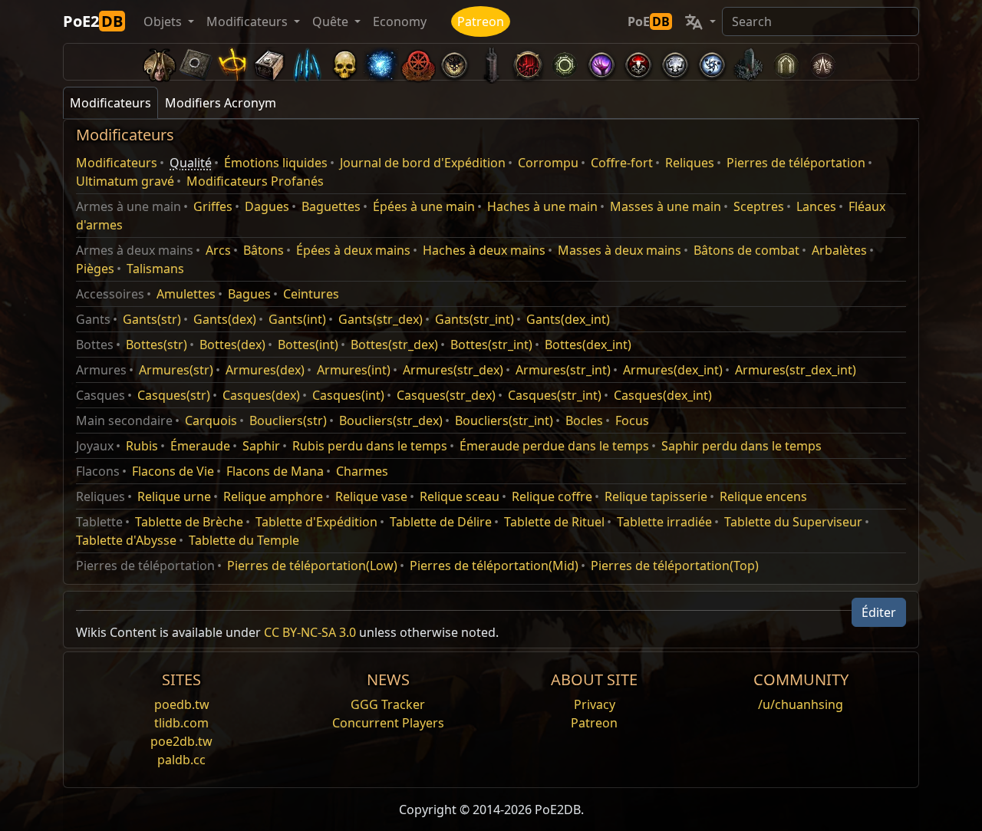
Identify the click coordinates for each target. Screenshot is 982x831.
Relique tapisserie (656, 496)
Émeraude (200, 445)
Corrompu (548, 162)
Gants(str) (152, 319)
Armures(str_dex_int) (795, 369)
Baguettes (331, 206)
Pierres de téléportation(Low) (312, 565)
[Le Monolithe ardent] (748, 62)
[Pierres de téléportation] (196, 62)
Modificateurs (116, 162)
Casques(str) (173, 395)
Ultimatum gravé (125, 181)
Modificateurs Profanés (255, 181)
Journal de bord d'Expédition (423, 162)
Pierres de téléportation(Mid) (494, 565)
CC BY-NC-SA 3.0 (310, 632)
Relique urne (174, 496)
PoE (649, 21)
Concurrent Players (388, 722)
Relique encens (763, 496)
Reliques (689, 162)
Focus (632, 420)
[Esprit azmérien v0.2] (380, 62)
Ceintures (311, 293)
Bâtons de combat (746, 250)
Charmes (362, 471)
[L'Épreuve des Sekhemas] (785, 62)
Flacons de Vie (173, 471)
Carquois (211, 420)
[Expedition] (712, 62)
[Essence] (306, 62)
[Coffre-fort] (270, 62)
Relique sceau (459, 496)
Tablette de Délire (441, 521)
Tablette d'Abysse (126, 540)
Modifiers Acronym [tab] (220, 102)
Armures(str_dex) (453, 369)
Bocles (584, 420)
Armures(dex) (265, 369)
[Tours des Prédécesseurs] (491, 62)
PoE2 (93, 21)
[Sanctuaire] (233, 62)
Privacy (594, 704)
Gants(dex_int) (568, 319)
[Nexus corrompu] (527, 62)
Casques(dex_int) (663, 395)
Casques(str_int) (554, 395)
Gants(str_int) (474, 319)
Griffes (212, 206)
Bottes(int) (308, 344)
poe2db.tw (181, 741)
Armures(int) (353, 369)
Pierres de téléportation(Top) (675, 565)
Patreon (480, 21)
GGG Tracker (388, 704)
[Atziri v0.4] (159, 62)
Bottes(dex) (232, 344)
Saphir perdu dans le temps (741, 445)
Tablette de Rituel (554, 521)
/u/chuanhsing (800, 704)
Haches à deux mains (484, 250)
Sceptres (758, 206)
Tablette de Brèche (189, 521)
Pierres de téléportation (796, 162)
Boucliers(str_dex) (391, 420)
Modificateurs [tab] (110, 102)
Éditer (879, 612)
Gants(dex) (224, 319)
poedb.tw (181, 704)
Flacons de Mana (275, 471)
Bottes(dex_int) (588, 344)
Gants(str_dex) (380, 319)
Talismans (155, 268)
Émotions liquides (276, 162)
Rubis (142, 445)
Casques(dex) (261, 395)
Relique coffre (552, 496)
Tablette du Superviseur (793, 521)
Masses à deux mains (619, 250)
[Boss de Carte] (454, 62)
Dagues (267, 206)
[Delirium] (675, 62)
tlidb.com (181, 722)
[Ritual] (638, 62)
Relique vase (371, 496)
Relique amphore (273, 496)
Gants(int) (297, 319)
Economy (400, 21)
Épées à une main (424, 206)
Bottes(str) (156, 344)
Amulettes (186, 293)
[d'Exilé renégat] (417, 62)
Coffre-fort (622, 162)
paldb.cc (181, 759)
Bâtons (263, 250)
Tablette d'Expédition (316, 521)
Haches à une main (542, 206)
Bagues (249, 293)
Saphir (261, 445)
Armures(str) (176, 369)
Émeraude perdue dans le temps (554, 445)
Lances (816, 206)
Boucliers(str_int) (504, 420)
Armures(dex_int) (673, 369)
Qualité (191, 162)
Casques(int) (348, 395)
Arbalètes (839, 250)
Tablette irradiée (664, 521)
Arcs (218, 250)
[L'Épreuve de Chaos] (822, 62)
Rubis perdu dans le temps (369, 445)
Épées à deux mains (353, 250)
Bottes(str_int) (491, 344)
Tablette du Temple (244, 540)
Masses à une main (665, 206)
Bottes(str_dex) (394, 344)
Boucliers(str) (288, 420)
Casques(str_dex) (446, 395)
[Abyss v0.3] (564, 62)
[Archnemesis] (343, 62)
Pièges (95, 268)
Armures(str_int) (563, 369)
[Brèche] (601, 62)
